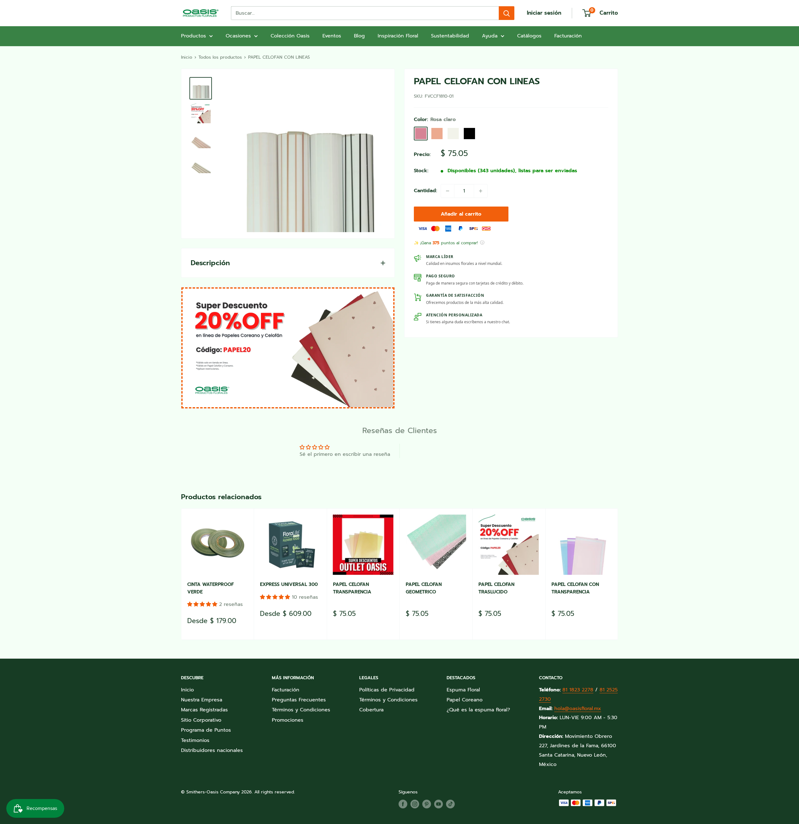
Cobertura (371, 710)
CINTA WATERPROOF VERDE (210, 588)
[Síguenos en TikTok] (450, 804)
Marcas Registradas (204, 710)
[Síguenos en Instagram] (414, 804)
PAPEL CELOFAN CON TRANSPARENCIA (575, 588)
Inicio (186, 57)
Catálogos (529, 36)
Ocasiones (238, 36)
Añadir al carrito (461, 214)
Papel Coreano (465, 700)
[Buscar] (506, 13)
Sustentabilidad (450, 36)
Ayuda (490, 36)
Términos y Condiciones (301, 710)
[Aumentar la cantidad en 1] (480, 190)
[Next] (618, 573)
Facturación (568, 36)
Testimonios (195, 740)
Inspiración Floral (398, 36)
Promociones (287, 720)
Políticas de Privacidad (386, 690)
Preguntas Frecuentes (299, 700)
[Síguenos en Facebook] (403, 804)
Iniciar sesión (544, 13)
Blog (359, 36)
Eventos (331, 36)
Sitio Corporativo (201, 720)
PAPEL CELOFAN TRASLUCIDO (496, 588)
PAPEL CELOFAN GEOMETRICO (424, 588)
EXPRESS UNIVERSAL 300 (289, 584)
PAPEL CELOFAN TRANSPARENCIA (352, 588)
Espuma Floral (463, 690)
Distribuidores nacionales (212, 750)
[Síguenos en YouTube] (438, 804)
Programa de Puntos (206, 730)
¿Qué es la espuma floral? (478, 710)
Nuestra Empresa (201, 700)
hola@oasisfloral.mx (577, 708)
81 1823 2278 (577, 690)
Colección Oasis (290, 36)
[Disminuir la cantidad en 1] (447, 190)
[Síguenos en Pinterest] (426, 804)
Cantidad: (425, 190)
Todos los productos (220, 57)
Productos (193, 36)
